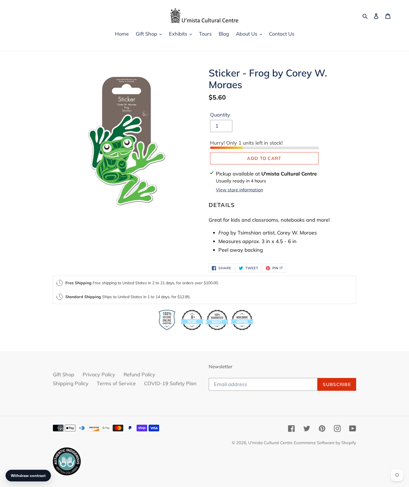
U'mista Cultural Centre (270, 442)
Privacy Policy (99, 374)
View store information (239, 189)
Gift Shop (63, 374)
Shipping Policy (70, 383)
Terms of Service (116, 383)
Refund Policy (139, 374)
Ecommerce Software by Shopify (325, 442)
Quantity (220, 115)
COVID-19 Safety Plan (170, 383)
